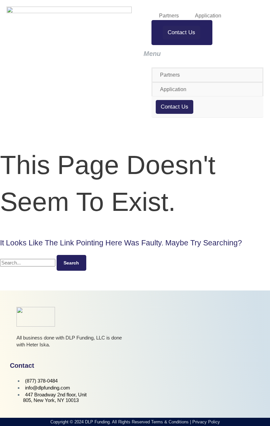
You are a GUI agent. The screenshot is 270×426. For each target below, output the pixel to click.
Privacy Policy (206, 421)
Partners (169, 15)
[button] (200, 54)
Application (208, 15)
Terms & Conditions (170, 421)
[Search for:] (28, 262)
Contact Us (181, 32)
